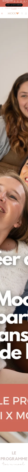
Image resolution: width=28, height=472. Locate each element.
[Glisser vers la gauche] (2, 8)
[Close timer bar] (26, 1)
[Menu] (2, 13)
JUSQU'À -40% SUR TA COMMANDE (14, 4)
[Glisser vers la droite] (25, 8)
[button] (22, 13)
